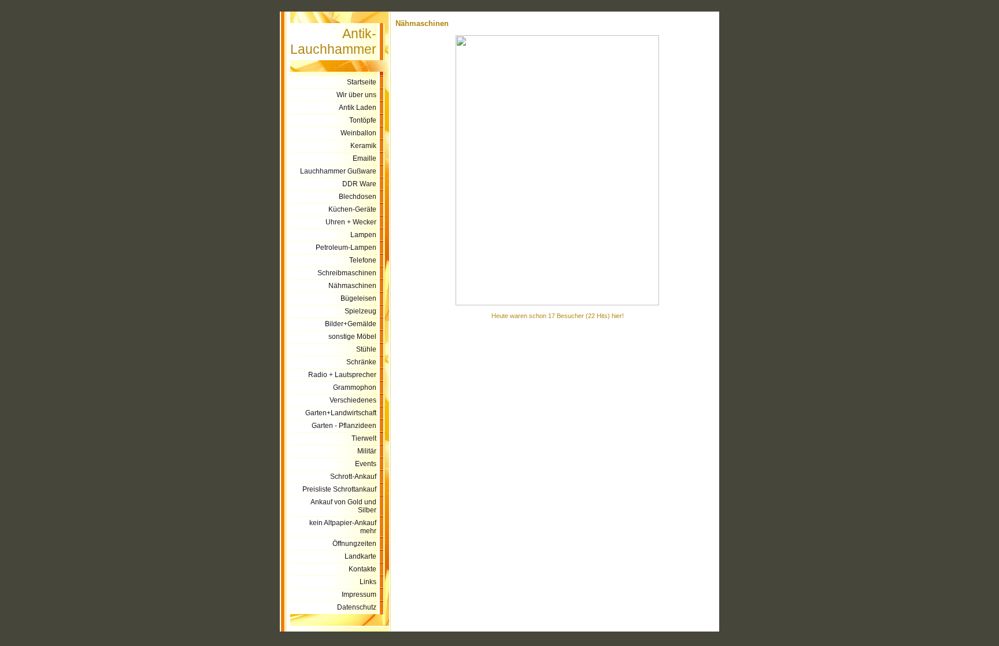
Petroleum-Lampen (346, 247)
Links (368, 582)
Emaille (364, 158)
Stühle (366, 349)
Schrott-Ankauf (353, 476)
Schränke (361, 362)
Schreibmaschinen (346, 273)
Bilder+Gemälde (350, 324)
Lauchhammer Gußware (338, 171)
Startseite (361, 82)
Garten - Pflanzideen (344, 426)
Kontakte (362, 569)
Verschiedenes (353, 400)
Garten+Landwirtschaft (340, 413)
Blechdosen (357, 197)
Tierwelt (364, 438)
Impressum (359, 594)
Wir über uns (356, 95)
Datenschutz (356, 607)
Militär (366, 451)
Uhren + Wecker (350, 222)
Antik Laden (357, 108)
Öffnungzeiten (354, 544)
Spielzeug (360, 311)
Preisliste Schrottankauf (339, 489)
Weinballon (358, 133)
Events (365, 464)
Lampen (363, 235)
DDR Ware (359, 184)
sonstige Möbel (352, 337)
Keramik (363, 146)
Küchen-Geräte (352, 209)
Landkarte (360, 556)
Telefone (362, 260)
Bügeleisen (358, 298)
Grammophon (354, 387)
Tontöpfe (362, 120)
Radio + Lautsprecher (342, 375)
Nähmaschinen (352, 286)
